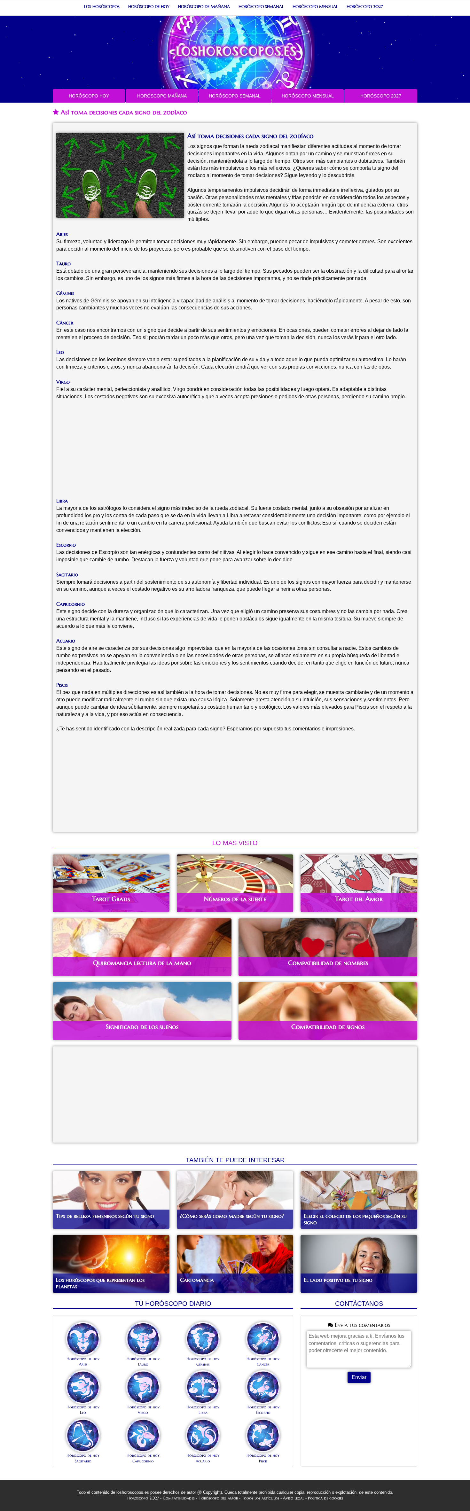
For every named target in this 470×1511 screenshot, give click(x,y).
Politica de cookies (325, 1498)
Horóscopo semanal (261, 6)
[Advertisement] (235, 452)
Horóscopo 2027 (365, 6)
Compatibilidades (179, 1498)
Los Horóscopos (102, 6)
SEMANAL (235, 95)
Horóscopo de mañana (204, 6)
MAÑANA (162, 95)
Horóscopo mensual (315, 6)
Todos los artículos (260, 1498)
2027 (380, 95)
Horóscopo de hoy (148, 6)
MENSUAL (308, 95)
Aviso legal (293, 1498)
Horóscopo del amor (218, 1498)
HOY (89, 95)
